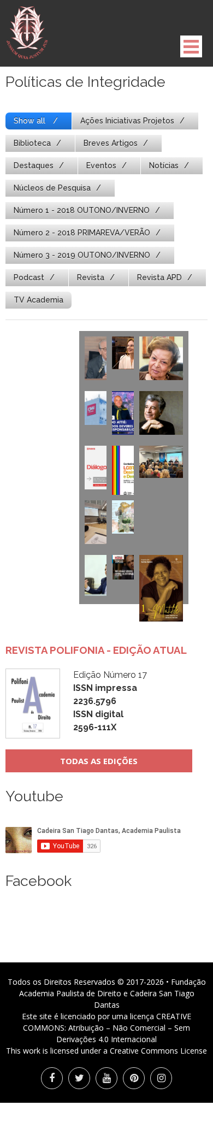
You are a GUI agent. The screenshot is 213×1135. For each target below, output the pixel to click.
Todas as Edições (99, 760)
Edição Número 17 (110, 701)
